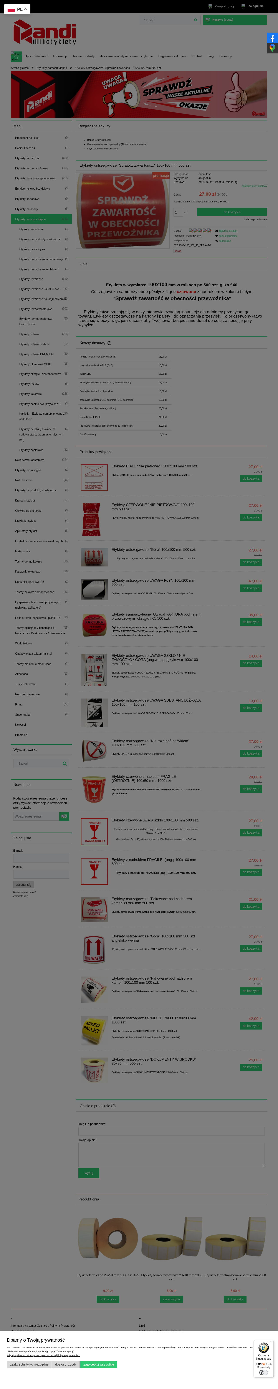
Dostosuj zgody (66, 1364)
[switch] (263, 1372)
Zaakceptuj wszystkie (98, 1364)
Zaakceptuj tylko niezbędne (29, 1364)
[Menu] (271, 1342)
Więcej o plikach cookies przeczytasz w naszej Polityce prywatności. (43, 1355)
